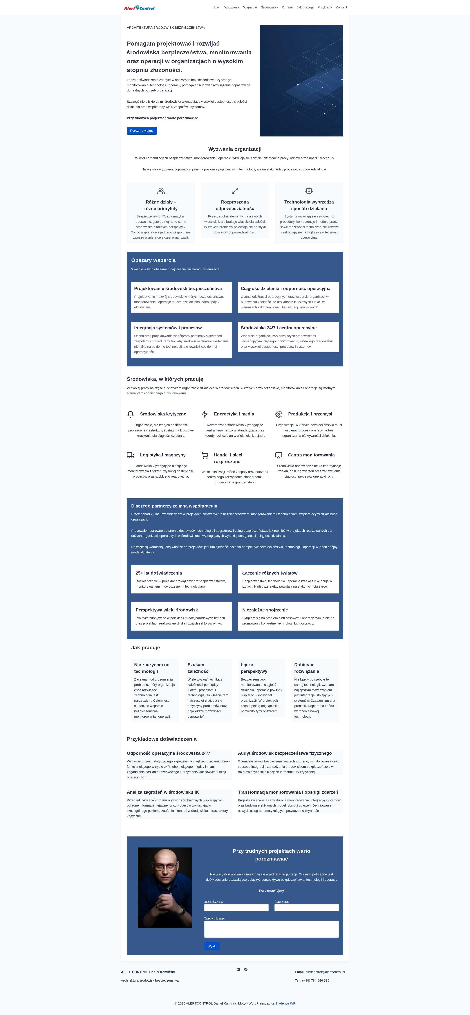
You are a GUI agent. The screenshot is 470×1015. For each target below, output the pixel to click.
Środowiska (269, 7)
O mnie (287, 7)
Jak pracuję (305, 7)
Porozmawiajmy (141, 130)
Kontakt (341, 7)
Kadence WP (285, 1003)
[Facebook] (246, 969)
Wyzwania (231, 7)
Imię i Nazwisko (213, 901)
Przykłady (325, 7)
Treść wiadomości (215, 918)
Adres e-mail (282, 901)
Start (216, 7)
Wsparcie (250, 7)
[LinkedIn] (238, 969)
